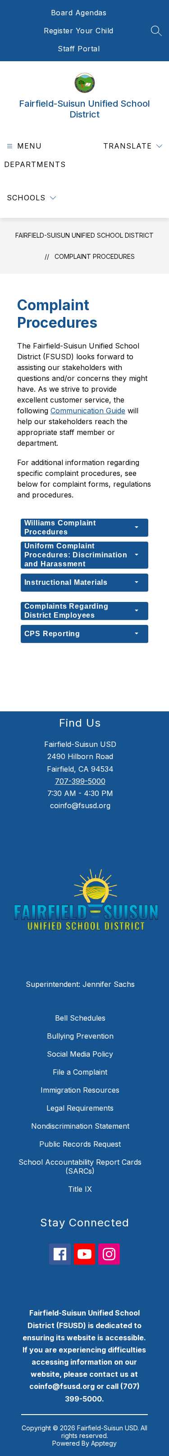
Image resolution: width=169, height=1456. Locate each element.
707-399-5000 (80, 781)
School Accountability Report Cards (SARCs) (80, 1167)
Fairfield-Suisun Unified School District (84, 235)
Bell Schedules (80, 1017)
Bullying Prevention (80, 1035)
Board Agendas (79, 12)
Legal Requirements (80, 1107)
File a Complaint (80, 1071)
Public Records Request (80, 1144)
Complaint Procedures (95, 256)
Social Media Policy (80, 1053)
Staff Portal (79, 48)
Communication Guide (87, 410)
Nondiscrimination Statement (80, 1125)
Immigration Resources (80, 1089)
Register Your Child (79, 30)
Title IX (80, 1189)
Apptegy (104, 1443)
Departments (35, 164)
